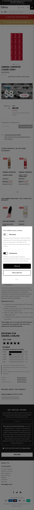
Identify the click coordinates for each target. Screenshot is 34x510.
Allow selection (17, 273)
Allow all (17, 266)
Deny (17, 279)
